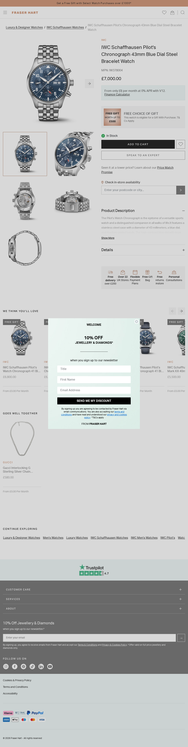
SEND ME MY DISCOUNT (94, 400)
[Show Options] (127, 369)
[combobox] (92, 369)
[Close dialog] (136, 321)
